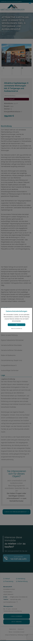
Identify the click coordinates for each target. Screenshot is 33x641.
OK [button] (16, 325)
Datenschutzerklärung (16, 328)
